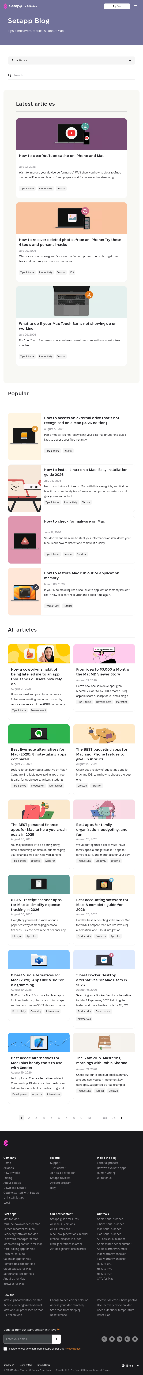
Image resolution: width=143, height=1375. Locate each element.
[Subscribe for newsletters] (56, 1339)
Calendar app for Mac (17, 1258)
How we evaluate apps (111, 1167)
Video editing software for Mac (23, 1243)
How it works (11, 1172)
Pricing (7, 1177)
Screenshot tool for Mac (18, 1273)
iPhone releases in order (65, 1238)
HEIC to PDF (104, 1273)
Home (7, 1162)
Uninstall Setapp (14, 1197)
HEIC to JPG (104, 1263)
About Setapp (12, 1182)
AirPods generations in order (68, 1248)
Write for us (104, 1177)
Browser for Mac (14, 1283)
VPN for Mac (11, 1219)
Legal (6, 1202)
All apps (8, 1167)
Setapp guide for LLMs (64, 1219)
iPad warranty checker (111, 1258)
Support (55, 1162)
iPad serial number (109, 1234)
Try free (117, 6)
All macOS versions (62, 1224)
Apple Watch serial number (114, 1243)
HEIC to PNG (104, 1268)
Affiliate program (60, 1182)
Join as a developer (62, 1172)
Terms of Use (26, 1365)
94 (105, 1117)
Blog (53, 1187)
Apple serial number (110, 1219)
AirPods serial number (111, 1238)
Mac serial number (109, 1228)
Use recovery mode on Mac (114, 1305)
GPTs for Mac (105, 1278)
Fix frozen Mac (12, 1314)
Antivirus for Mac (14, 1278)
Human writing (106, 1172)
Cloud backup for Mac (17, 1268)
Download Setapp (14, 1187)
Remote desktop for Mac (19, 1263)
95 (114, 1117)
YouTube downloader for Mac (21, 1224)
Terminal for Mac (14, 1253)
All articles (19, 60)
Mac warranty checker (111, 1253)
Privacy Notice (73, 1348)
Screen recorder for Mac (19, 1228)
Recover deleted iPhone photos (117, 1300)
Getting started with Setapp (21, 1192)
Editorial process (108, 1162)
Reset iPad (104, 1314)
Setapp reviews (60, 1177)
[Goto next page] (122, 1117)
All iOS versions (60, 1228)
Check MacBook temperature (115, 1310)
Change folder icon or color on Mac (70, 1300)
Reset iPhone (58, 1314)
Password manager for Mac (20, 1238)
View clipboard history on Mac (22, 1300)
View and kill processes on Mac (23, 1310)
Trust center (58, 1167)
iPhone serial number (110, 1224)
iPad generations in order (66, 1243)
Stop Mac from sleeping (65, 1310)
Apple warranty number (112, 1248)
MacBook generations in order (69, 1234)
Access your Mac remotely (67, 1305)
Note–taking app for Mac (19, 1248)
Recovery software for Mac (20, 1234)
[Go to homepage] (20, 6)
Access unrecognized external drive (23, 1305)
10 (89, 1117)
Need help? (8, 1365)
